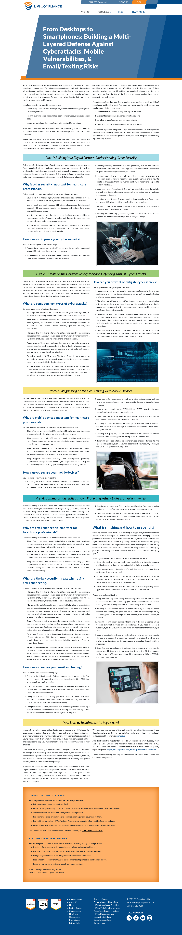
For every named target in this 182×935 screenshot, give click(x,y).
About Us (73, 902)
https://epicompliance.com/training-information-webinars (131, 749)
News (71, 905)
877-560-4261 (100, 2)
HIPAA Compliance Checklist (106, 905)
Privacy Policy (75, 923)
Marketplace (74, 920)
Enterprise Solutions (102, 917)
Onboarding (74, 917)
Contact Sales (75, 911)
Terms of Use (99, 923)
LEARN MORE (138, 12)
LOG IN (139, 2)
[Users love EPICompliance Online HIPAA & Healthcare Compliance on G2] (43, 904)
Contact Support (76, 899)
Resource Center (101, 899)
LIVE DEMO (123, 2)
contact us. (120, 736)
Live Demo (73, 914)
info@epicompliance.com (143, 902)
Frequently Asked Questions (106, 902)
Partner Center (75, 908)
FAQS (120, 12)
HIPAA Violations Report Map (107, 908)
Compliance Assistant (103, 920)
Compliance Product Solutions (106, 911)
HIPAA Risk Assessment (104, 914)
